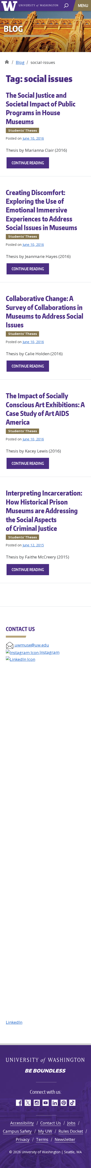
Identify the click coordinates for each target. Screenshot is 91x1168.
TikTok (72, 1103)
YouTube (45, 1103)
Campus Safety (17, 1131)
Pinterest (63, 1103)
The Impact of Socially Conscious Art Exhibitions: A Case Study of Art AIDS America (45, 408)
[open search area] (66, 5)
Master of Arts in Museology (7, 60)
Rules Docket (70, 1131)
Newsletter (65, 1139)
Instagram (49, 652)
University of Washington (10, 5)
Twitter (27, 1103)
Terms (42, 1139)
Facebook (18, 1103)
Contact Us (50, 1123)
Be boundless (45, 1071)
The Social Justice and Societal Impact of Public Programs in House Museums (40, 108)
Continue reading (30, 164)
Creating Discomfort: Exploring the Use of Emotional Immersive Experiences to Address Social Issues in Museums (41, 210)
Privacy (23, 1139)
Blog (20, 62)
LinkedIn (14, 1022)
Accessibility (22, 1123)
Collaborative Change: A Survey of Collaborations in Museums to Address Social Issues (44, 311)
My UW (45, 1131)
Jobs (71, 1123)
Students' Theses (22, 130)
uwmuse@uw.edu (31, 645)
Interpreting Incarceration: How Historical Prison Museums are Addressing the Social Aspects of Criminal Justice (44, 511)
